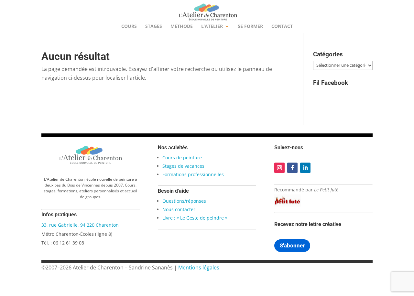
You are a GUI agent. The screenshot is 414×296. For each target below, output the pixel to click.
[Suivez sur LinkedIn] (305, 168)
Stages (153, 26)
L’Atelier (212, 26)
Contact (282, 26)
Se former (250, 26)
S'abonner (292, 245)
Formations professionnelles (193, 174)
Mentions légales (198, 267)
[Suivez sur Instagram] (279, 168)
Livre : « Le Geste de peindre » (194, 218)
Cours (129, 26)
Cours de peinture (182, 157)
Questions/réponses (184, 201)
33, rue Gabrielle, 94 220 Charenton (80, 225)
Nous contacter (178, 209)
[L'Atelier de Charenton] (90, 162)
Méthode (181, 26)
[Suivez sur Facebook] (292, 168)
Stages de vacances (183, 166)
